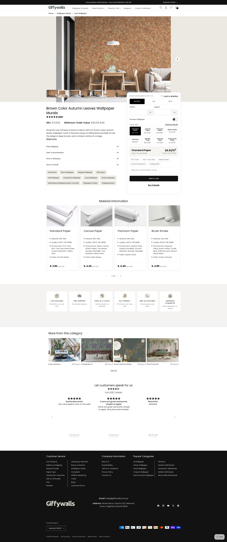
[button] (81, 8)
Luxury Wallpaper (91, 178)
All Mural (161, 461)
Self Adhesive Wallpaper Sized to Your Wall (63, 183)
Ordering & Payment (79, 461)
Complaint (75, 472)
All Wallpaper (138, 461)
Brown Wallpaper (67, 172)
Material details (171, 125)
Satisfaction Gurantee (55, 475)
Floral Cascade (152, 364)
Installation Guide (78, 468)
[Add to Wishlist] (77, 341)
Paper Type (51, 472)
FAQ (48, 482)
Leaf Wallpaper (80, 13)
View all (114, 370)
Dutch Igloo (101, 172)
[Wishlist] (171, 7)
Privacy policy (65, 537)
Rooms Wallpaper (108, 178)
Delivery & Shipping (54, 465)
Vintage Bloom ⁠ (87, 364)
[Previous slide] (106, 276)
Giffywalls (55, 537)
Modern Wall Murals (166, 465)
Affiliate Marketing (78, 475)
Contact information (79, 537)
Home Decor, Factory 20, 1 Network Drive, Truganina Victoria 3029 (113, 505)
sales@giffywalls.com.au (113, 498)
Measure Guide (52, 468)
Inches (137, 101)
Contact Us (106, 475)
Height (157, 107)
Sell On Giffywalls (53, 479)
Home (50, 13)
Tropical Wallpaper (141, 472)
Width (132, 107)
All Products (52, 172)
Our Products (51, 461)
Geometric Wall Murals (167, 468)
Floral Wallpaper (139, 468)
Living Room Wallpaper (71, 178)
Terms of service (104, 537)
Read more (51, 139)
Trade (73, 479)
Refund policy (92, 537)
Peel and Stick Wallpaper (143, 475)
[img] (114, 389)
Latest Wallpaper (140, 465)
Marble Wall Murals (165, 472)
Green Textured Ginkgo (123, 364)
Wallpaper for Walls (90, 183)
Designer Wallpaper (85, 172)
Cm (153, 101)
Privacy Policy (107, 472)
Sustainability (107, 465)
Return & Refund (78, 465)
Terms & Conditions (110, 468)
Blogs (73, 482)
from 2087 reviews (113, 392)
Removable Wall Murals (167, 475)
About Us (105, 461)
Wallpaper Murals (64, 13)
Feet (170, 101)
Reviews (49, 485)
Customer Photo (78, 485)
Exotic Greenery (54, 364)
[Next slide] (120, 276)
